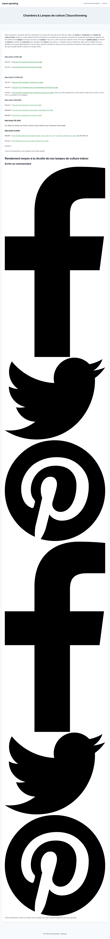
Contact (104, 3)
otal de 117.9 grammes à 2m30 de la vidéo (27, 62)
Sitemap (64, 934)
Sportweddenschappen (92, 3)
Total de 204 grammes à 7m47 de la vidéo (26, 105)
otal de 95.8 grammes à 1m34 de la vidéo (27, 67)
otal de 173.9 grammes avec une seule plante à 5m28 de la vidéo (35, 87)
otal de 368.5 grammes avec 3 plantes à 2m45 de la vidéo (33, 92)
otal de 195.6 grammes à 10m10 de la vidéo (28, 82)
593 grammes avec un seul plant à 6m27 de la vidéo (30, 141)
